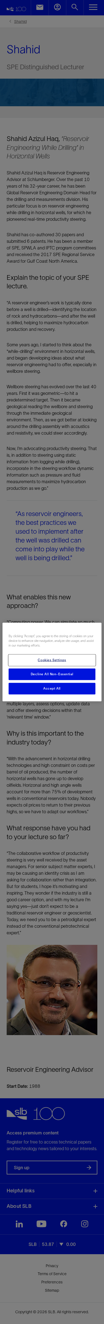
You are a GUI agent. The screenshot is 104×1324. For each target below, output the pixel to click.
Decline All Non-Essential (52, 674)
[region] (51, 662)
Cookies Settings (52, 660)
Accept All (52, 688)
